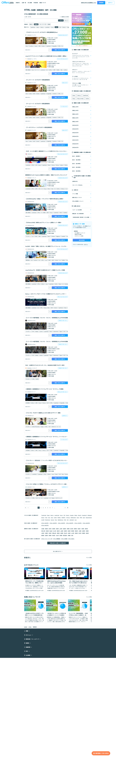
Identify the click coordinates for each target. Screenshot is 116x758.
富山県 (51, 531)
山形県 (60, 528)
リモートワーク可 (43, 24)
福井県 (58, 531)
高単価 (49, 24)
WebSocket (73, 517)
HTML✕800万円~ (86, 523)
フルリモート (28, 236)
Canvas (52, 520)
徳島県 (76, 533)
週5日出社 (28, 260)
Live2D (42, 520)
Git (47, 69)
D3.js (56, 520)
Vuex (46, 517)
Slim (65, 520)
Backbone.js (60, 520)
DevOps (66, 283)
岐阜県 (69, 531)
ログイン (110, 2)
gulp (84, 517)
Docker (43, 46)
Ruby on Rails (46, 307)
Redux (75, 515)
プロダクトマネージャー (62, 320)
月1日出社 (28, 402)
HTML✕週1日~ (71, 538)
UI (59, 426)
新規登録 (101, 2)
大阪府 (42, 533)
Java (33, 69)
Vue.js (52, 27)
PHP (33, 331)
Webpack (90, 515)
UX (41, 498)
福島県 (64, 528)
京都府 (87, 531)
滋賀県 (83, 531)
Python (50, 69)
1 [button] (38, 507)
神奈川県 (43, 531)
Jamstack (71, 520)
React (38, 27)
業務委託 (36, 24)
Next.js (42, 27)
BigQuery (58, 236)
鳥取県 (58, 533)
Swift (49, 260)
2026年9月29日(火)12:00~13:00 (36, 590)
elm (68, 520)
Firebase (53, 236)
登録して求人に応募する (60, 49)
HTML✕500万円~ (61, 523)
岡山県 (65, 533)
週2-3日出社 (28, 69)
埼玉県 (79, 528)
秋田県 (57, 528)
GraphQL (65, 212)
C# (35, 69)
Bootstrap (47, 520)
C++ (38, 69)
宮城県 (53, 528)
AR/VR (37, 379)
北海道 (42, 528)
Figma (61, 331)
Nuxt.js (64, 27)
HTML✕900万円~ (45, 525)
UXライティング (59, 498)
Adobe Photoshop (36, 426)
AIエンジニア (64, 82)
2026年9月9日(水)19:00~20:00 (58, 590)
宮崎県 (60, 535)
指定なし (31, 24)
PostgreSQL (54, 46)
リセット (66, 20)
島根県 (61, 533)
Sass (63, 474)
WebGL (59, 517)
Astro (78, 517)
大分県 (57, 535)
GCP (64, 331)
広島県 (69, 533)
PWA (81, 517)
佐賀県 (46, 535)
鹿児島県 (65, 535)
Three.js (68, 517)
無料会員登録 (82, 240)
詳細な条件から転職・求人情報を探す (58, 543)
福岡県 (42, 535)
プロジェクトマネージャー (62, 391)
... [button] (54, 507)
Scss (49, 517)
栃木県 (71, 528)
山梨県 (61, 531)
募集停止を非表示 (65, 16)
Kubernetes (56, 331)
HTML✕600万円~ (70, 523)
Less (76, 520)
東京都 (52, 43)
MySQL (58, 69)
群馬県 (75, 528)
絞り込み (61, 20)
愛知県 (76, 531)
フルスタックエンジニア (62, 35)
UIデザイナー (64, 415)
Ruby (74, 98)
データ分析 (43, 212)
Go (66, 188)
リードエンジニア (64, 106)
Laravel (41, 331)
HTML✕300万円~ (45, 523)
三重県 (80, 531)
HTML (56, 27)
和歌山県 (54, 533)
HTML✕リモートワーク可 (46, 538)
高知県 (87, 533)
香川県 (80, 533)
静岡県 (72, 531)
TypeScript (33, 27)
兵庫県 (46, 533)
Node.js (62, 188)
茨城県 (68, 528)
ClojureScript (89, 517)
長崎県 (50, 535)
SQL (61, 69)
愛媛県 (83, 533)
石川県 (54, 531)
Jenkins (65, 69)
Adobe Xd (54, 426)
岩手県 (50, 528)
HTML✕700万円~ (78, 523)
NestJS (79, 515)
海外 (72, 535)
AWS (39, 46)
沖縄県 (69, 535)
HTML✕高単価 (64, 538)
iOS (31, 260)
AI (62, 46)
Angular (68, 27)
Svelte (36, 46)
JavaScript (47, 27)
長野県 (65, 531)
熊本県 (53, 535)
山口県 (72, 533)
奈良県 (50, 533)
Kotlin (56, 283)
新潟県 (47, 531)
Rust (27, 46)
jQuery (61, 165)
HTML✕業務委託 (56, 538)
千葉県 (82, 528)
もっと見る (89, 557)
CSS (60, 27)
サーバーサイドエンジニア (62, 58)
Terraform (31, 46)
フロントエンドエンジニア (62, 154)
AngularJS (84, 515)
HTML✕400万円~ (53, 523)
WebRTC (63, 517)
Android (35, 260)
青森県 (46, 528)
